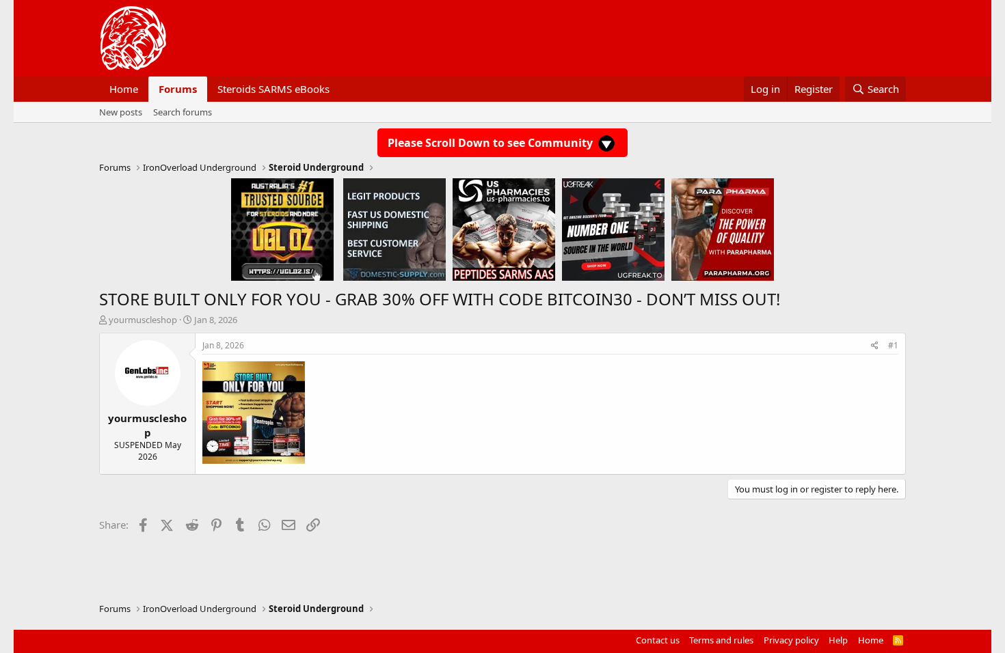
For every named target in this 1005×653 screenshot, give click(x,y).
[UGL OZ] (282, 229)
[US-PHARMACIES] (504, 229)
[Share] (874, 346)
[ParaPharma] (722, 229)
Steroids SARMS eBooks (273, 89)
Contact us (658, 640)
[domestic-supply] (394, 229)
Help (838, 640)
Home (123, 89)
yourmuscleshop (143, 320)
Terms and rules (721, 640)
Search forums (182, 112)
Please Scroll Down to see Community (491, 142)
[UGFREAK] (613, 229)
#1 (893, 345)
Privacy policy (791, 640)
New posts (120, 112)
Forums (178, 89)
